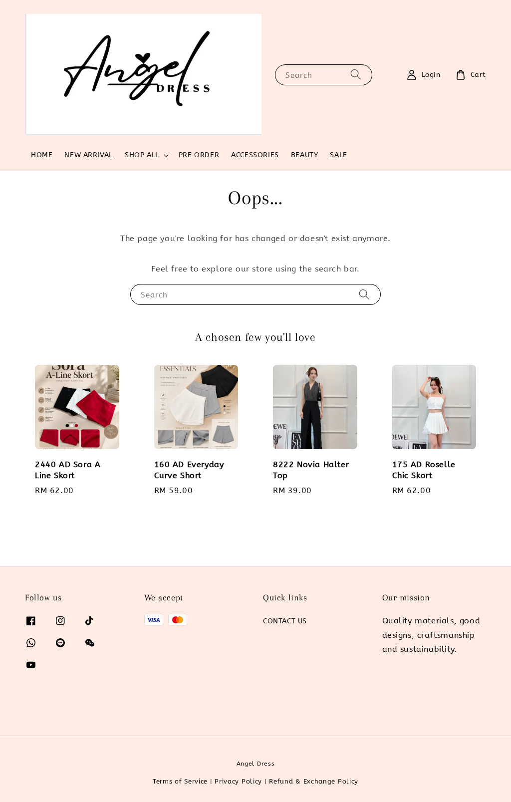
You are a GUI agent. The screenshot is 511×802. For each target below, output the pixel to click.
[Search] (356, 74)
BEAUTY (304, 155)
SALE (338, 155)
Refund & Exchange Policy (313, 781)
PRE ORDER (199, 155)
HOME (41, 155)
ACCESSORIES (255, 155)
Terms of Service (180, 781)
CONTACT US (285, 621)
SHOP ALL (142, 155)
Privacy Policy (238, 781)
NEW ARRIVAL (88, 155)
